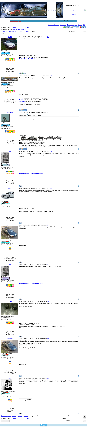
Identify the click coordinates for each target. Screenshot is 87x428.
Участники (63, 25)
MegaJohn (21, 29)
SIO (25, 29)
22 (23, 27)
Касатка (21, 99)
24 (27, 27)
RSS (74, 10)
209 (48, 338)
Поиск (80, 25)
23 (25, 27)
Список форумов (6, 31)
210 (48, 378)
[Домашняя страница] (24, 110)
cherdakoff (10, 225)
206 (48, 225)
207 (48, 264)
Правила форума (72, 25)
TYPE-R (10, 301)
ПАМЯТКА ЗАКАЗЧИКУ (27, 58)
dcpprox (10, 378)
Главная (73, 14)
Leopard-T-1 (10, 188)
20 (20, 27)
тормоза (26, 31)
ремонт (14, 31)
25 (28, 27)
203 (51, 112)
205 (51, 188)
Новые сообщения (53, 25)
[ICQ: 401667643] (24, 73)
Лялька (21, 98)
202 (51, 75)
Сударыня (22, 101)
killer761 (15, 29)
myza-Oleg (10, 112)
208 (48, 301)
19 (18, 27)
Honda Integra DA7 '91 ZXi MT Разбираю (31, 173)
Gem (10, 151)
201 (48, 37)
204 (51, 151)
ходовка (20, 31)
